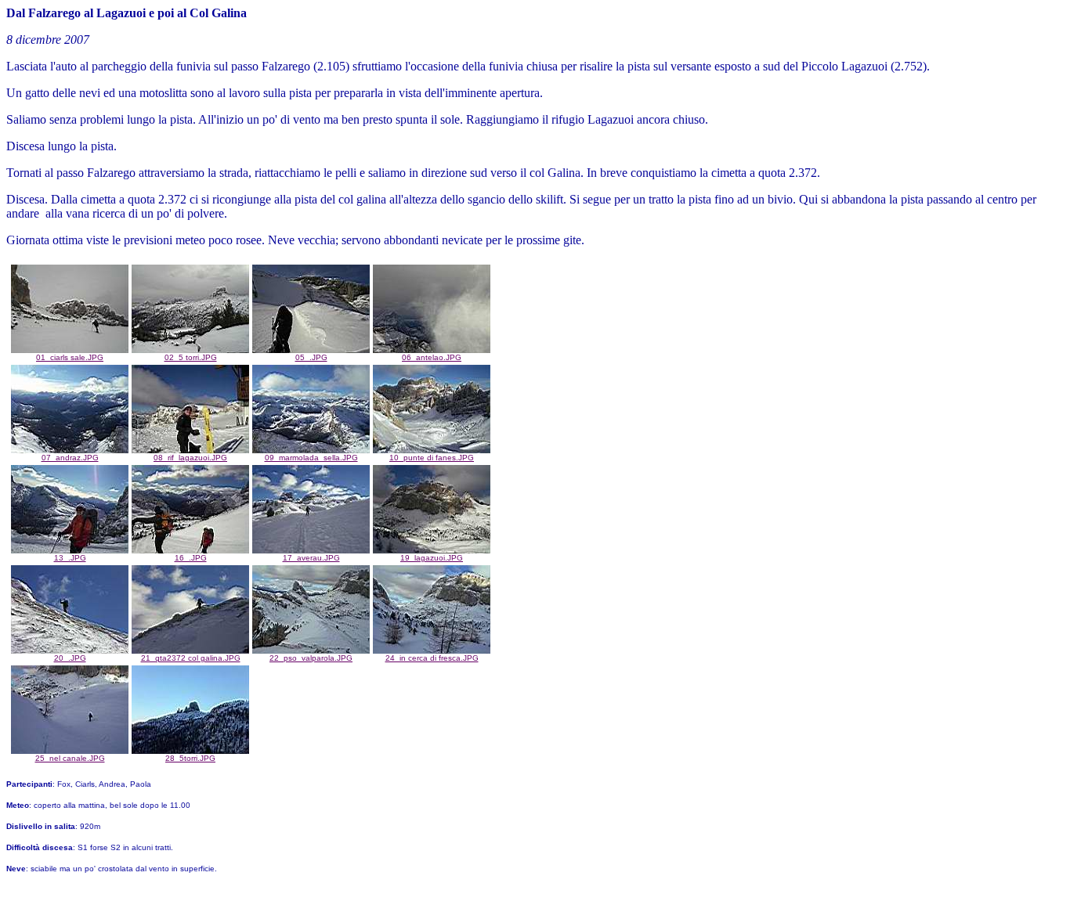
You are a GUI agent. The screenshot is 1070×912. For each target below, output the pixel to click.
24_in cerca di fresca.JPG (432, 658)
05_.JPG (311, 357)
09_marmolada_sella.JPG (311, 457)
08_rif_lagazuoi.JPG (190, 457)
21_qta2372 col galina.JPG (190, 658)
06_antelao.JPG (431, 357)
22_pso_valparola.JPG (310, 658)
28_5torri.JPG (190, 758)
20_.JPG (70, 658)
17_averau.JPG (311, 557)
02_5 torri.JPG (190, 357)
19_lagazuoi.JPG (431, 557)
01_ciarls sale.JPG (69, 357)
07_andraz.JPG (70, 457)
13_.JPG (70, 557)
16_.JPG (191, 557)
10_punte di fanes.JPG (431, 457)
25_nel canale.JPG (70, 758)
